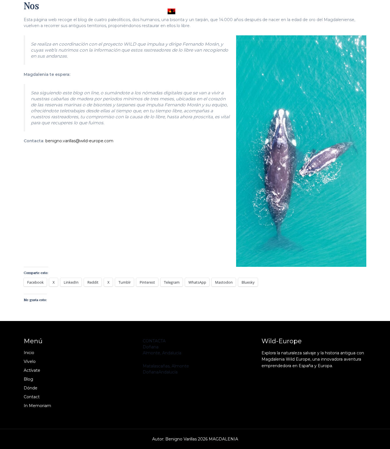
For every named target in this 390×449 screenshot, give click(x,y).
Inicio (90, 31)
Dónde (200, 31)
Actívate (146, 31)
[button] (210, 31)
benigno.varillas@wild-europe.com (79, 140)
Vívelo (116, 31)
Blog (174, 31)
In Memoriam (277, 31)
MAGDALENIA (201, 11)
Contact (235, 31)
